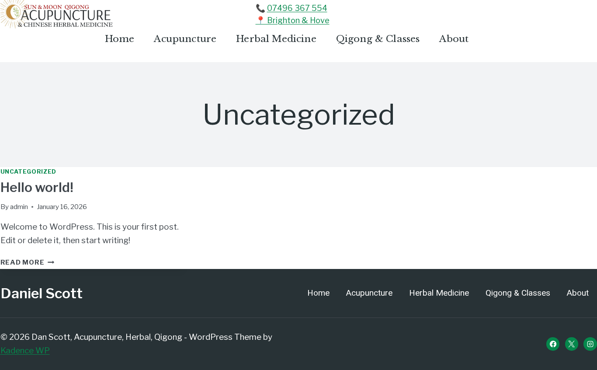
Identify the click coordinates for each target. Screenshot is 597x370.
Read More (27, 262)
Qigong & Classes (378, 39)
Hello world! (36, 187)
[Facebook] (552, 343)
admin (19, 206)
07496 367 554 (297, 8)
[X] (571, 343)
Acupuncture (185, 39)
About (454, 39)
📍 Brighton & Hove (293, 20)
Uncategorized (28, 171)
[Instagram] (590, 343)
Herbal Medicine (276, 39)
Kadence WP (25, 351)
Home (120, 39)
